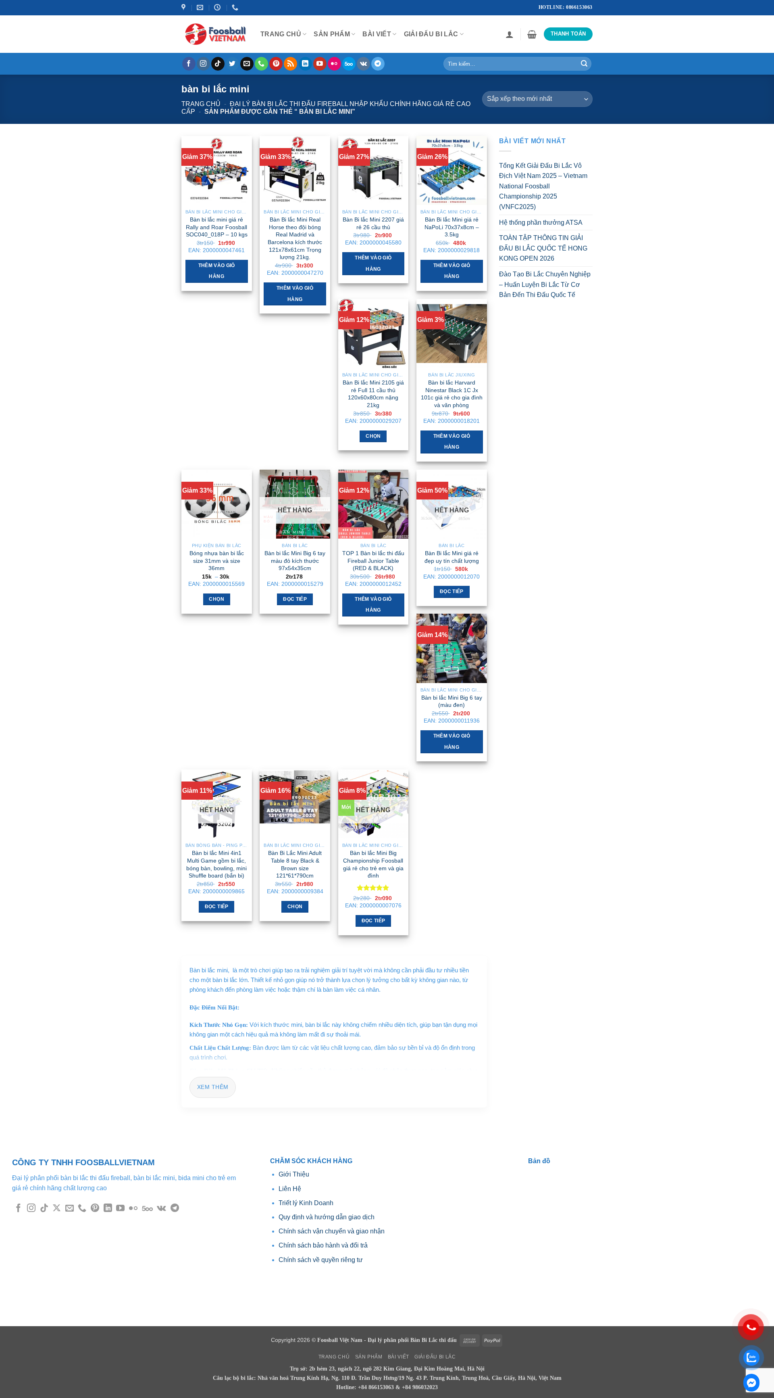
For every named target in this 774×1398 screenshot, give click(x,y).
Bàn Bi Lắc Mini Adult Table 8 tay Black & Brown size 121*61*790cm (295, 864)
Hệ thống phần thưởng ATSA (541, 222)
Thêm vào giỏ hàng (216, 271)
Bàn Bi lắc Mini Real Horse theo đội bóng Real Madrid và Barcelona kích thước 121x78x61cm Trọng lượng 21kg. (295, 238)
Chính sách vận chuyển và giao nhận (332, 1231)
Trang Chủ (280, 34)
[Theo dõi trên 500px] (349, 64)
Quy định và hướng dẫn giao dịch (327, 1217)
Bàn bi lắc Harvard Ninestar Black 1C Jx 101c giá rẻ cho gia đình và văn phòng (452, 393)
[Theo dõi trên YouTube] (320, 64)
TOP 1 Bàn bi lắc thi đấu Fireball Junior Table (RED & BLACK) (373, 560)
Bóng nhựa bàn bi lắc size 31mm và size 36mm (216, 560)
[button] (510, 34)
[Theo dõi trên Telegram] (378, 64)
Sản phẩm (332, 34)
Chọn (373, 436)
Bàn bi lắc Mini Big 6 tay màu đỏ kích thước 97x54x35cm (294, 560)
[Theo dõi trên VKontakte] (363, 64)
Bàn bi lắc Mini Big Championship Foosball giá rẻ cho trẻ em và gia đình (373, 864)
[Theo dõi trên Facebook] (189, 64)
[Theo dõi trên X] (56, 1208)
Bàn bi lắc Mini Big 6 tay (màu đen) (451, 701)
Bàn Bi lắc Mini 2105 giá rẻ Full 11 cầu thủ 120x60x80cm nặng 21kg (373, 393)
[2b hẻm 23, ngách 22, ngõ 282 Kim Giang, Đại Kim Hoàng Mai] (184, 7)
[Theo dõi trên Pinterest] (276, 64)
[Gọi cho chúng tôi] (261, 64)
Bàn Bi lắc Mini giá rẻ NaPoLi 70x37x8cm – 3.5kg (451, 227)
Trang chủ (201, 103)
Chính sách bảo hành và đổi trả (323, 1245)
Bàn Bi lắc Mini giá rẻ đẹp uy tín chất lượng (451, 557)
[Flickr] (334, 64)
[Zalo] (751, 1383)
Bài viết (376, 34)
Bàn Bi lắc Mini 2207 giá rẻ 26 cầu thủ (373, 223)
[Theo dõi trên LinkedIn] (305, 64)
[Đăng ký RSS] (290, 64)
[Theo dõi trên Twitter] (232, 64)
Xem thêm (212, 1087)
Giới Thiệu (295, 1174)
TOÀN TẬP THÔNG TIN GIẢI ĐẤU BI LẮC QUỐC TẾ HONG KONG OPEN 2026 (543, 248)
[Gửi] (584, 64)
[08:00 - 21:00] (218, 7)
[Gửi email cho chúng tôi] (247, 64)
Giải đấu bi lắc (431, 34)
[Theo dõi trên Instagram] (203, 64)
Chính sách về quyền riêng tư (321, 1259)
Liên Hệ (290, 1188)
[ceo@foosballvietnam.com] (201, 7)
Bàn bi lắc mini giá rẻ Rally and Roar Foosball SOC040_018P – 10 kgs (217, 227)
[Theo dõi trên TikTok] (218, 64)
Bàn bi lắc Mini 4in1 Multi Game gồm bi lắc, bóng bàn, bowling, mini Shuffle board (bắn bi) (216, 864)
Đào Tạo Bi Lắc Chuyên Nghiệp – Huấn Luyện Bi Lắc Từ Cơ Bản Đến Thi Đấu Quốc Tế (545, 284)
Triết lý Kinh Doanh (306, 1202)
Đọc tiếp (295, 599)
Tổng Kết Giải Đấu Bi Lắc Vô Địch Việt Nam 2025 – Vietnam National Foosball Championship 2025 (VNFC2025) (543, 186)
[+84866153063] (236, 7)
